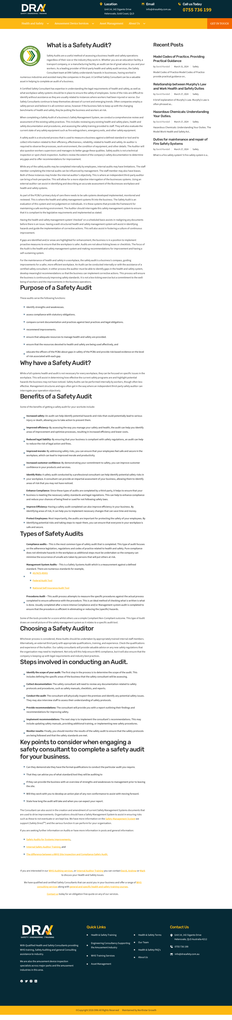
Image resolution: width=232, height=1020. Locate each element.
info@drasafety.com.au (158, 9)
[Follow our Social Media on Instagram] (31, 981)
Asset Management (111, 23)
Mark (142, 871)
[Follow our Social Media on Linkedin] (35, 981)
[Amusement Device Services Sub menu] (93, 23)
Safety (196, 66)
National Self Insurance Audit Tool (51, 588)
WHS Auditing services (61, 871)
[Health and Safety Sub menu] (48, 23)
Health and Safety (32, 23)
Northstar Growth (147, 1010)
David (124, 871)
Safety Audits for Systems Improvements (48, 839)
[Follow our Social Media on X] (26, 981)
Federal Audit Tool (42, 580)
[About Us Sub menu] (144, 23)
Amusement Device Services (72, 23)
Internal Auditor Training (90, 871)
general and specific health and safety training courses (99, 886)
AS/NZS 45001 (40, 573)
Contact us (52, 894)
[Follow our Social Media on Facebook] (21, 981)
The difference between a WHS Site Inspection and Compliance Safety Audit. (67, 854)
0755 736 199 (197, 9)
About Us (134, 23)
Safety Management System (120, 819)
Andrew (132, 871)
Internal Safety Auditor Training (43, 847)
